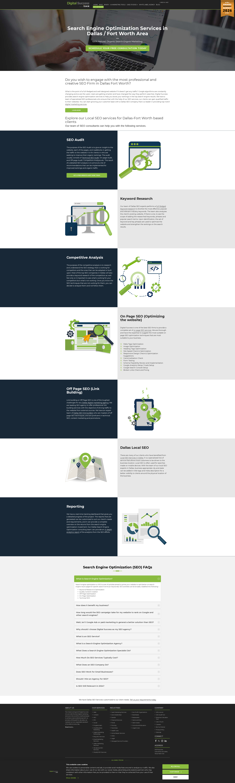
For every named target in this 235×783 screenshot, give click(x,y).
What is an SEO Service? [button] (88, 636)
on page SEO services (142, 330)
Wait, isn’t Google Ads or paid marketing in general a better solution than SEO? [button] (115, 622)
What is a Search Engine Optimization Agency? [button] (99, 643)
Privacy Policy (160, 729)
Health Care (115, 730)
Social (95, 722)
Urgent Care (136, 728)
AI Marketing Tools (117, 5)
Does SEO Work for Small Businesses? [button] (94, 672)
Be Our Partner (160, 727)
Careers (158, 724)
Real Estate (135, 715)
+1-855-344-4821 (164, 2)
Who (101, 5)
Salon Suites (136, 722)
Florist (113, 722)
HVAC (113, 736)
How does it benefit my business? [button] (92, 605)
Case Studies (132, 5)
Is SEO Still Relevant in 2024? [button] (90, 686)
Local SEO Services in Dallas (131, 458)
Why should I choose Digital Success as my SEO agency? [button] (103, 629)
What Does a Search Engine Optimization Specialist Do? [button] (103, 650)
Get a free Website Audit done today (86, 175)
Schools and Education (139, 725)
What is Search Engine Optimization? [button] (94, 579)
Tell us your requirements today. (143, 700)
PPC (94, 720)
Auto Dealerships (116, 715)
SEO (94, 717)
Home (95, 5)
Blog (158, 5)
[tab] (117, 578)
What (106, 5)
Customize (174, 772)
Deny (175, 777)
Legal (113, 738)
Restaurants (135, 717)
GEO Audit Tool (160, 715)
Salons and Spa (136, 720)
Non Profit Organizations (139, 712)
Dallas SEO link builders (83, 413)
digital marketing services (76, 104)
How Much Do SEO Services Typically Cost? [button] (97, 658)
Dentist (113, 717)
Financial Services (116, 720)
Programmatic (97, 725)
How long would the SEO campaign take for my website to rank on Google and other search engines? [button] (114, 613)
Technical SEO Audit (90, 158)
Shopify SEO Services (99, 752)
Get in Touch (98, 7)
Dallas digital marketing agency (95, 403)
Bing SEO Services (99, 736)
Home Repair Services (118, 733)
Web (94, 712)
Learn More (76, 110)
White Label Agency (147, 5)
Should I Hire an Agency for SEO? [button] (92, 679)
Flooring (113, 725)
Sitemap (158, 732)
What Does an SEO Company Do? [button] (92, 665)
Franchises (114, 728)
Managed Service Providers (119, 741)
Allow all (175, 766)
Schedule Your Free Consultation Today (117, 48)
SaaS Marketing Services (118, 712)
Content (95, 715)
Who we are (159, 712)
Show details (71, 778)
